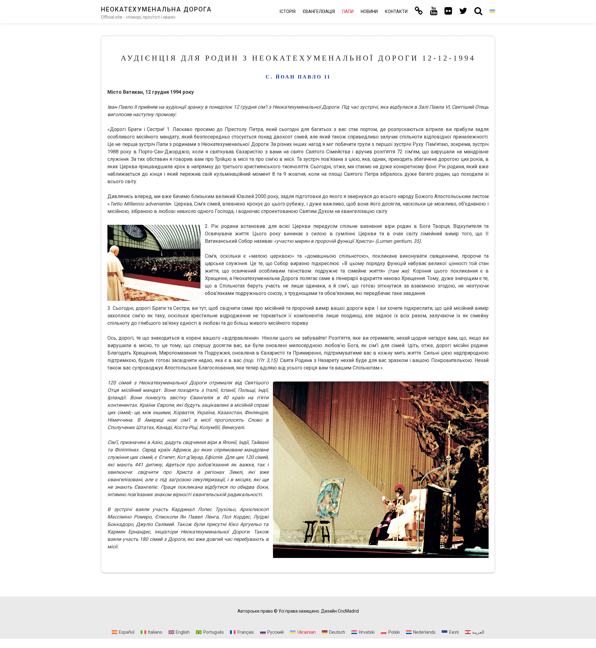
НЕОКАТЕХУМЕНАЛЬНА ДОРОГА (156, 9)
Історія (288, 11)
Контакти (396, 11)
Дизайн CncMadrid (340, 611)
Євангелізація (319, 11)
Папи (348, 11)
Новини (369, 11)
